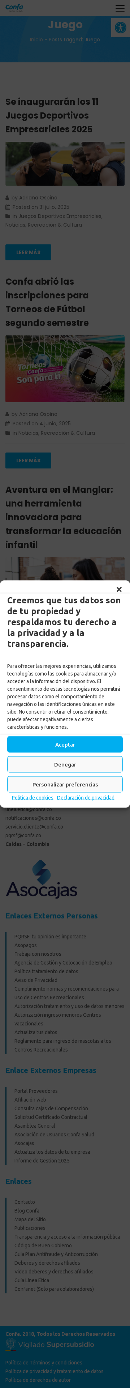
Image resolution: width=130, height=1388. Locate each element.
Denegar (65, 764)
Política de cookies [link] (32, 798)
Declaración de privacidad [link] (85, 798)
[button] (119, 589)
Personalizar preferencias (65, 784)
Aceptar (65, 744)
